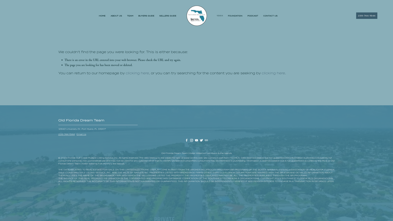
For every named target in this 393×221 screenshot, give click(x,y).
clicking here (137, 73)
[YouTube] (196, 140)
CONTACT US (270, 16)
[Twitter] (201, 140)
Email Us (81, 134)
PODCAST (252, 16)
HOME (102, 16)
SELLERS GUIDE (167, 16)
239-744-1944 (366, 16)
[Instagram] (191, 140)
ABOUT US (116, 16)
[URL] (206, 140)
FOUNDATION (235, 16)
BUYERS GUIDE (146, 16)
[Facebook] (186, 140)
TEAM (130, 16)
